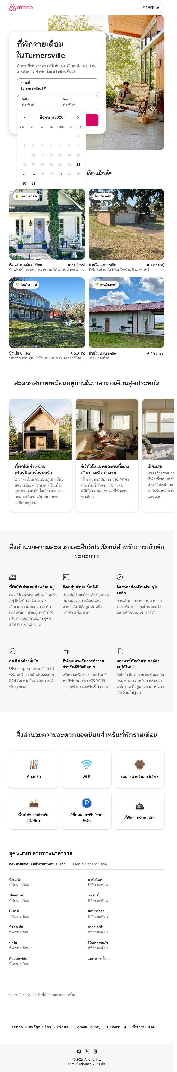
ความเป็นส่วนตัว (79, 1064)
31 (33, 183)
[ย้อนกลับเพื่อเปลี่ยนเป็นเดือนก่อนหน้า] (25, 117)
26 (51, 174)
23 (24, 174)
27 (60, 174)
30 (24, 183)
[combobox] (58, 88)
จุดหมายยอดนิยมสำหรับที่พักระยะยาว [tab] (37, 864)
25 (42, 174)
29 (78, 174)
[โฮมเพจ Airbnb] (21, 7)
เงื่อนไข (101, 1064)
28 (69, 174)
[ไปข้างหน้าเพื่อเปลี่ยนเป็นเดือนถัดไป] (78, 117)
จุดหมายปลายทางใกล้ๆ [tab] (90, 864)
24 (33, 174)
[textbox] (37, 105)
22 (78, 164)
